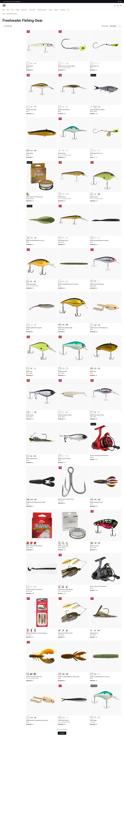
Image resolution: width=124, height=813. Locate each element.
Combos (17, 9)
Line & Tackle (32, 9)
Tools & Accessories (42, 9)
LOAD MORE (62, 733)
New (4, 9)
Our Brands (62, 9)
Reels (8, 9)
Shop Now (44, 1)
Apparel (56, 9)
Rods (12, 9)
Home (4, 13)
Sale (68, 9)
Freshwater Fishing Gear (11, 13)
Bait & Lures (24, 9)
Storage (50, 9)
